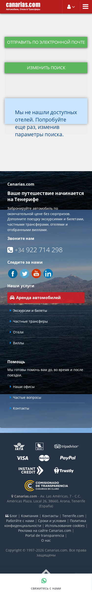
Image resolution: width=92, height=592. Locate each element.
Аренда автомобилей (38, 297)
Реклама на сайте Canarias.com (44, 530)
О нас (46, 540)
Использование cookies (65, 525)
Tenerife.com (73, 515)
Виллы (18, 343)
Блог (13, 515)
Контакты (21, 408)
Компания (29, 515)
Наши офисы (24, 386)
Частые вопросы (27, 397)
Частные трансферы (30, 321)
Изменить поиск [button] (46, 67)
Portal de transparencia (44, 535)
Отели (18, 332)
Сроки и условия (52, 520)
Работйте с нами (20, 520)
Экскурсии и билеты (30, 310)
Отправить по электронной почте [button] (46, 42)
